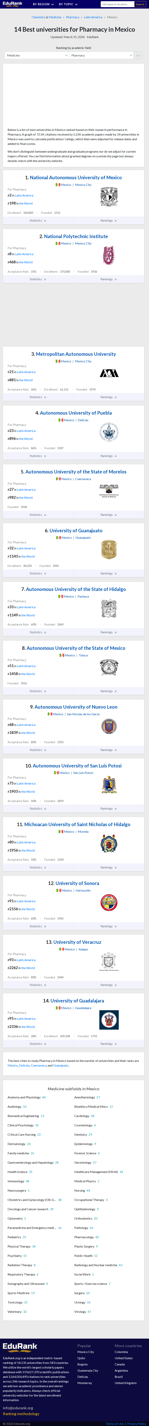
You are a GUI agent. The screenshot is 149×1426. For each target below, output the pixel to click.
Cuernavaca (39, 1065)
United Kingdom (126, 1383)
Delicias (24, 1065)
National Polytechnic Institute (73, 236)
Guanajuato (60, 1065)
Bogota (82, 1364)
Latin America (93, 17)
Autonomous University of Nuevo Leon (73, 707)
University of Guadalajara (73, 1000)
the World (26, 203)
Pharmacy (72, 17)
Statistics (36, 220)
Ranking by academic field (73, 48)
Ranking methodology (21, 1413)
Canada (120, 1364)
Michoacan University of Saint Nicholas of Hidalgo (73, 824)
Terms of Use (114, 1423)
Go (138, 55)
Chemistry (38, 17)
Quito (81, 1358)
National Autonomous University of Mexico (73, 177)
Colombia (121, 1352)
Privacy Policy (136, 1423)
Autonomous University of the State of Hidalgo (73, 589)
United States (124, 1358)
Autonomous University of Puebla (73, 413)
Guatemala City (87, 1370)
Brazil (119, 1376)
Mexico (13, 1065)
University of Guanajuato (73, 530)
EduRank (93, 37)
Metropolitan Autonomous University (73, 354)
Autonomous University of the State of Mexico (73, 648)
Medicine (55, 17)
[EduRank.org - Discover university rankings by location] (12, 4)
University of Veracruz (73, 942)
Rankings (106, 220)
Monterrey (84, 1383)
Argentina (121, 1370)
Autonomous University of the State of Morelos (73, 471)
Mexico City (85, 1352)
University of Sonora (73, 883)
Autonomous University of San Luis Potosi (73, 765)
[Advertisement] (36, 97)
